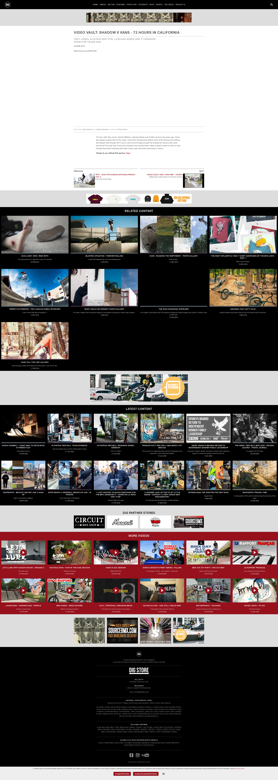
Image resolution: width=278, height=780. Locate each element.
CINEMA (132, 727)
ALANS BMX (101, 727)
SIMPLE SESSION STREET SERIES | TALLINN (162, 568)
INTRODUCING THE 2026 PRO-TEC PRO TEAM (208, 492)
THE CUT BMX (148, 727)
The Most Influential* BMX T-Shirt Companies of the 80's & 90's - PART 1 (243, 257)
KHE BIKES (106, 729)
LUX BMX (129, 729)
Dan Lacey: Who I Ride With (35, 256)
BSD (117, 727)
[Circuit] (89, 521)
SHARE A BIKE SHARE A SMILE (138, 731)
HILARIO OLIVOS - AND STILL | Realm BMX (162, 606)
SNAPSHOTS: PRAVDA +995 (255, 492)
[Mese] (122, 521)
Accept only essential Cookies (146, 774)
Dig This (111, 4)
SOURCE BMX (111, 731)
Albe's (100, 743)
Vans (128, 153)
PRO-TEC (172, 729)
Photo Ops (132, 4)
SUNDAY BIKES (122, 731)
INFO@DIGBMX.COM (141, 692)
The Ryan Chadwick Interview (174, 309)
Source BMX (128, 745)
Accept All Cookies (122, 774)
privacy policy (240, 768)
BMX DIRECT (110, 727)
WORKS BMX (166, 731)
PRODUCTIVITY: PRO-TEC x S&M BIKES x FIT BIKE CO (162, 446)
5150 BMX (127, 743)
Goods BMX (136, 743)
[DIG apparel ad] (139, 199)
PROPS (165, 729)
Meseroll (146, 743)
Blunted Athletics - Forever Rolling (104, 256)
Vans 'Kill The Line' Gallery (35, 362)
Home (95, 4)
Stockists (143, 4)
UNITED (152, 731)
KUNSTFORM (120, 729)
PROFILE (159, 729)
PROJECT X (180, 4)
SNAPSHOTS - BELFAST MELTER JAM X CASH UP (23, 493)
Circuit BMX (108, 743)
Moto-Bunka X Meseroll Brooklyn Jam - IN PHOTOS (69, 493)
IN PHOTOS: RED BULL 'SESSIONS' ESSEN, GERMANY (115, 446)
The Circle (169, 4)
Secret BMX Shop (172, 743)
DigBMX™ (151, 660)
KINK (112, 729)
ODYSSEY (151, 729)
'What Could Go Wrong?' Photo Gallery (104, 309)
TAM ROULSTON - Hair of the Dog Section (69, 568)
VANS (158, 731)
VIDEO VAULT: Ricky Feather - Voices (164, 175)
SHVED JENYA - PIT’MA (254, 606)
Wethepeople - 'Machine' (208, 606)
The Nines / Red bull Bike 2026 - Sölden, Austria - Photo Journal (254, 446)
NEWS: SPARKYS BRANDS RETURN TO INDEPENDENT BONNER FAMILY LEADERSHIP (208, 446)
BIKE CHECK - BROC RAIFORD (69, 606)
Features (121, 4)
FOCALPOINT (168, 727)
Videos (103, 4)
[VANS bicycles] (155, 521)
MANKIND (136, 729)
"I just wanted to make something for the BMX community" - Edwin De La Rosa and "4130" (116, 494)
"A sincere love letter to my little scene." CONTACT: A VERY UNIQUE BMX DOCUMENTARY (162, 494)
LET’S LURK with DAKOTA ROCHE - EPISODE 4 (23, 568)
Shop (151, 4)
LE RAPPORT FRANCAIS (254, 568)
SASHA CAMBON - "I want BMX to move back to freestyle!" (23, 446)
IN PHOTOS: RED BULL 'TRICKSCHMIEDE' (70, 445)
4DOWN (174, 731)
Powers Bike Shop (157, 743)
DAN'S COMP (158, 727)
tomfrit (139, 761)
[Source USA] (188, 521)
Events (159, 4)
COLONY (139, 727)
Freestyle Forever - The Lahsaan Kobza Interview (34, 309)
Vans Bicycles (148, 745)
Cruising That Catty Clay (243, 309)
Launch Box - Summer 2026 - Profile (23, 606)
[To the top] (139, 654)
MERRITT (144, 729)
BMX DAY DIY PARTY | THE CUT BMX (208, 568)
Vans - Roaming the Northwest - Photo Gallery (174, 256)
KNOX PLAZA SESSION (116, 568)
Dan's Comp (118, 743)
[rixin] (139, 17)
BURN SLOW (124, 727)
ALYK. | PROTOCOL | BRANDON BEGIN (115, 606)
